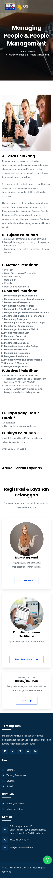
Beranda (11, 770)
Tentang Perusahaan (16, 775)
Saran (24, 700)
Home (21, 51)
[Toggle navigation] (49, 6)
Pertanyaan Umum (15, 803)
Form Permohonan (24, 659)
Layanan (31, 51)
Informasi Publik (15, 809)
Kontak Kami (26, 580)
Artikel (10, 786)
